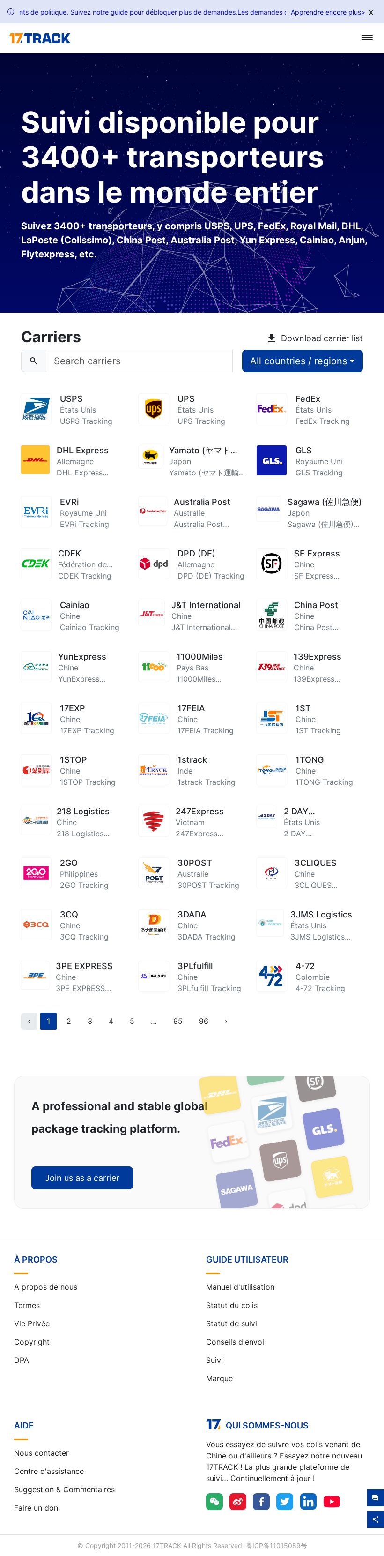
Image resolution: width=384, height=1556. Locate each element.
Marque (219, 1378)
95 (178, 1021)
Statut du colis (232, 1305)
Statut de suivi (231, 1323)
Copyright (32, 1341)
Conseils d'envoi (235, 1341)
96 (203, 1021)
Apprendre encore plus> (328, 12)
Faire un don (36, 1507)
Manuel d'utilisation (240, 1287)
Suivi (214, 1360)
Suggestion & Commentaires (64, 1489)
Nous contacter (41, 1453)
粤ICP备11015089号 (276, 1545)
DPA (21, 1360)
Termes (27, 1305)
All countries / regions (298, 361)
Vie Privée (32, 1323)
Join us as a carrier (82, 1178)
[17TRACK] (39, 38)
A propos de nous (45, 1287)
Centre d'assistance (49, 1471)
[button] (153, 1021)
